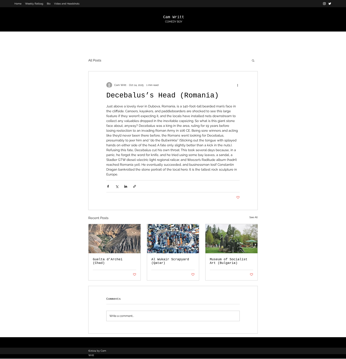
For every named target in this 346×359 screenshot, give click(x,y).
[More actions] (237, 85)
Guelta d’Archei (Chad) (108, 261)
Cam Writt (173, 17)
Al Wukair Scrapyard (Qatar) (170, 261)
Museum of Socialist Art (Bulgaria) (228, 261)
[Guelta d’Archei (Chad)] (114, 238)
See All (253, 217)
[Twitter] (330, 3)
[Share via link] (134, 186)
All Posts (94, 60)
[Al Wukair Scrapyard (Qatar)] (173, 238)
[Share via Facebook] (108, 186)
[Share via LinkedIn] (125, 186)
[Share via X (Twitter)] (117, 186)
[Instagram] (324, 3)
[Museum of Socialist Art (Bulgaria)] (231, 238)
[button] (253, 60)
